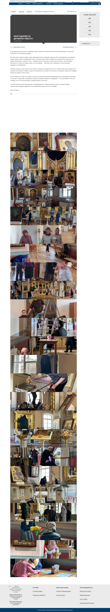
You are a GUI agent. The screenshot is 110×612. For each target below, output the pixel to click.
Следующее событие (68, 47)
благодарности (86, 43)
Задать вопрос (60, 595)
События (48, 3)
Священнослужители (39, 595)
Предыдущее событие (19, 47)
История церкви (37, 591)
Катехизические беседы (87, 603)
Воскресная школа (85, 591)
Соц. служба (83, 599)
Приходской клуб (85, 595)
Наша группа (93, 3)
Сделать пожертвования (63, 591)
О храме (27, 3)
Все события (70, 11)
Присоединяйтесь (37, 3)
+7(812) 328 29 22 (94, 2)
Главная (20, 3)
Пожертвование (58, 3)
